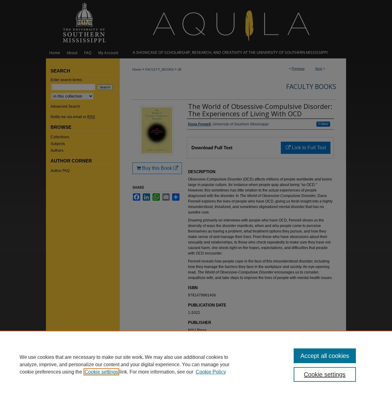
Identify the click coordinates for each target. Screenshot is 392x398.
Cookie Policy (211, 371)
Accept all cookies (324, 355)
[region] (196, 364)
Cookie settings (101, 371)
